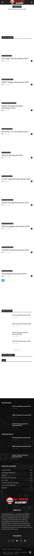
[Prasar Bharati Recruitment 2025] (17, 264)
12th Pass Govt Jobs (6, 152)
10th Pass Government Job (7, 79)
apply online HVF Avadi (6, 55)
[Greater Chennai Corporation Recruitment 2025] (17, 96)
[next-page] (13, 280)
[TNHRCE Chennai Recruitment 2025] (17, 240)
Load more (16, 350)
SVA (2, 60)
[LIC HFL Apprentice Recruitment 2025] (17, 169)
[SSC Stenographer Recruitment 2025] (17, 216)
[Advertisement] (17, 21)
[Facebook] (8, 540)
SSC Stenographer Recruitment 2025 (16, 226)
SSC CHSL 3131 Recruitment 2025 (15, 132)
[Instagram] (13, 540)
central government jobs (7, 128)
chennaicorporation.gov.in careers (9, 103)
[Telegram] (17, 540)
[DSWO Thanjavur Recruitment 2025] (17, 72)
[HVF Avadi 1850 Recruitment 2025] (17, 48)
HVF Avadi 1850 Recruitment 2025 (17, 9)
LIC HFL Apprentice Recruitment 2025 (16, 179)
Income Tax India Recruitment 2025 (15, 203)
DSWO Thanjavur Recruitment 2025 (15, 82)
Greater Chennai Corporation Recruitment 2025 (12, 107)
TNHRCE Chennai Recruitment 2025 (15, 250)
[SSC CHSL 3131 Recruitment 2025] (17, 122)
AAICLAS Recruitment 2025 (12, 155)
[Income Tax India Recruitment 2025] (17, 193)
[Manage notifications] (30, 552)
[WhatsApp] (21, 540)
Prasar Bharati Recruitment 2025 (14, 274)
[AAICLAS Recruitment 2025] (17, 145)
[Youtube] (25, 540)
